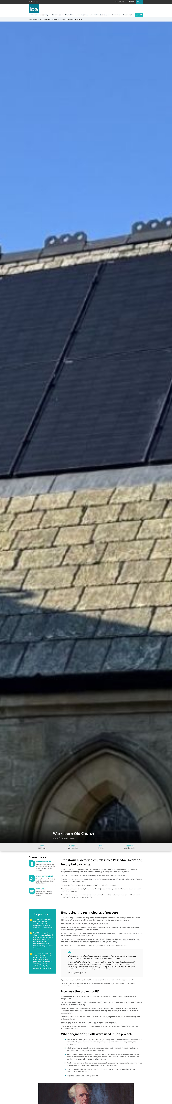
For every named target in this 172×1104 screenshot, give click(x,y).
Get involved (127, 15)
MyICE (139, 2)
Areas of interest (71, 15)
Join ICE (139, 15)
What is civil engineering (39, 15)
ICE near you (119, 2)
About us (115, 15)
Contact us (130, 2)
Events (83, 15)
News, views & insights (99, 15)
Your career (56, 15)
